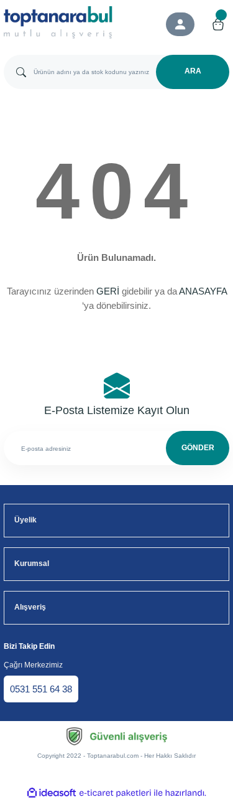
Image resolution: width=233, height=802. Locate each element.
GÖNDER (197, 447)
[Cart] (218, 24)
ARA (193, 71)
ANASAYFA (203, 291)
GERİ (107, 291)
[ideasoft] (51, 793)
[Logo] (58, 22)
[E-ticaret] (115, 793)
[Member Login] (180, 24)
